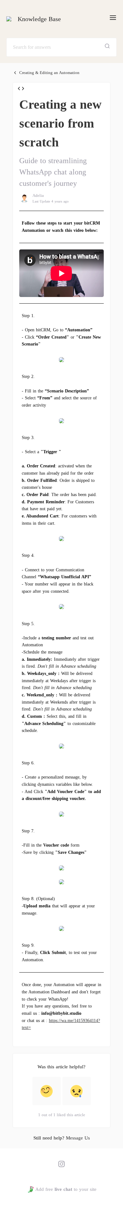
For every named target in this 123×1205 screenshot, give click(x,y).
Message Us (78, 1137)
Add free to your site (65, 1189)
